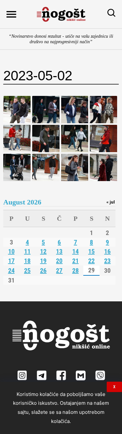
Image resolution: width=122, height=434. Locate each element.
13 (59, 251)
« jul (110, 201)
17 (11, 261)
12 (43, 251)
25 (27, 270)
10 (11, 251)
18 (27, 261)
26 (43, 270)
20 (59, 261)
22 (91, 261)
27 (59, 270)
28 (75, 270)
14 (75, 251)
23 (107, 261)
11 (27, 251)
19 (43, 261)
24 (11, 270)
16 (107, 251)
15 (91, 251)
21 (75, 261)
